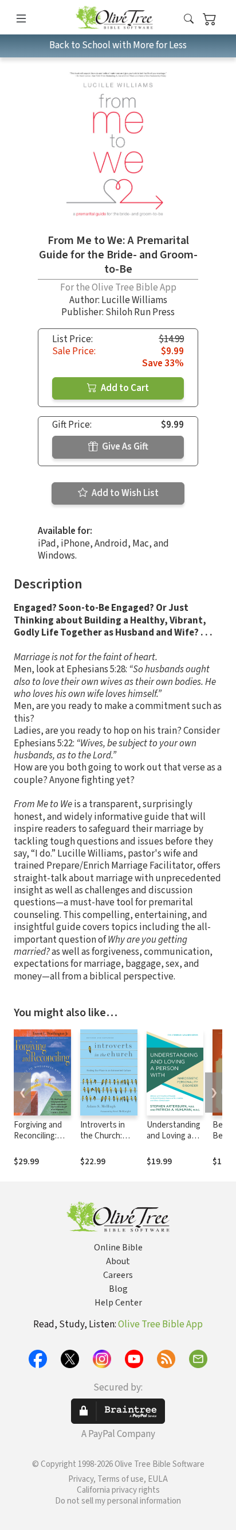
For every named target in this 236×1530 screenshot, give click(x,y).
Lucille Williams (134, 300)
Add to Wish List (124, 493)
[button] (189, 19)
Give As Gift (124, 447)
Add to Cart (124, 388)
